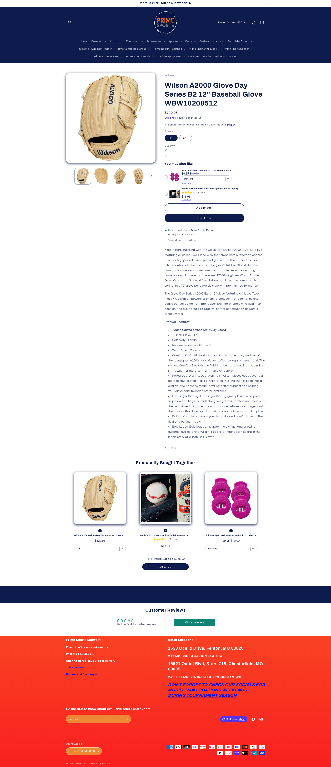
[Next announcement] (264, 3)
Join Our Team (75, 667)
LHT (185, 137)
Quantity (170, 146)
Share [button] (172, 448)
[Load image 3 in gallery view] (120, 176)
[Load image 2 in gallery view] (101, 176)
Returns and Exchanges (82, 674)
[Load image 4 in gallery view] (138, 176)
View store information (182, 240)
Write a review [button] (194, 622)
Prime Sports (81, 764)
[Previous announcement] (67, 3)
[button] (70, 23)
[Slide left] (70, 176)
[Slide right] (152, 176)
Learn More (186, 183)
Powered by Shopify (99, 764)
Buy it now (204, 218)
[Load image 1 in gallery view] (82, 176)
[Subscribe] (127, 719)
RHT (171, 137)
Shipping (170, 118)
